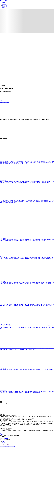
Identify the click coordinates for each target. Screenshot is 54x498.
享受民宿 (3, 7)
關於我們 (3, 2)
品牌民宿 (3, 441)
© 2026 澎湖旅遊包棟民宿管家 (5, 444)
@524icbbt (6, 438)
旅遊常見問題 (4, 6)
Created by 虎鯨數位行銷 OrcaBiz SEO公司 (7, 446)
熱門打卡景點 (4, 5)
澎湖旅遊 (4, 0)
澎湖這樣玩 (4, 4)
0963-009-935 (9, 436)
